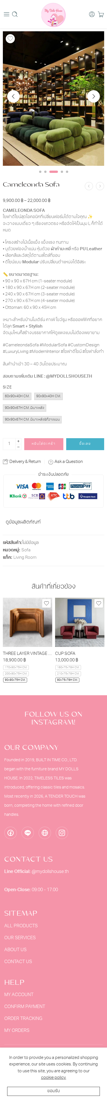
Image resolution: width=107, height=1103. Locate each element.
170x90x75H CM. (16, 667)
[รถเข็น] (101, 14)
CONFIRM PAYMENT (24, 1007)
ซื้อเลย (85, 444)
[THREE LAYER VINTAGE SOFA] (27, 622)
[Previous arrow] (13, 96)
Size (7, 387)
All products (21, 926)
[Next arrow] (93, 96)
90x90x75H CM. (15, 680)
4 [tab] (62, 176)
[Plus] (18, 441)
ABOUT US (15, 950)
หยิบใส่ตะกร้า (44, 444)
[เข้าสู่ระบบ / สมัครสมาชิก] (91, 14)
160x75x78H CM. (68, 667)
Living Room (25, 558)
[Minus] (18, 447)
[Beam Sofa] (100, 186)
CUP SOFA (65, 654)
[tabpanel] (53, 100)
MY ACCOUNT (18, 995)
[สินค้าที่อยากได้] (10, 38)
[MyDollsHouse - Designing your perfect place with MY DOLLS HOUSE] (53, 14)
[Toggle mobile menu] (6, 14)
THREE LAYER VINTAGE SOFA (27, 654)
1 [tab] (40, 176)
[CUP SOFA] (79, 622)
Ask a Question (68, 462)
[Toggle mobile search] (15, 14)
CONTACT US (18, 962)
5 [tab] (67, 176)
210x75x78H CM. (68, 673)
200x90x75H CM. (16, 673)
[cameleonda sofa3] (53, 98)
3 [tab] (53, 176)
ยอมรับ (53, 1091)
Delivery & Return (25, 462)
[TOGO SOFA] (89, 186)
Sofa (26, 550)
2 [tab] (45, 176)
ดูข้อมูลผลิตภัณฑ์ (23, 522)
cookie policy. (53, 1078)
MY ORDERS (16, 1030)
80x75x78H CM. (67, 680)
